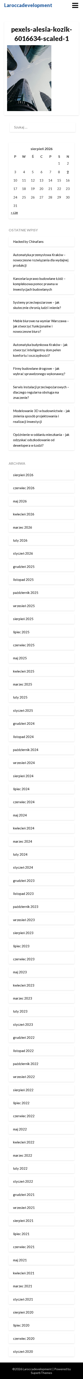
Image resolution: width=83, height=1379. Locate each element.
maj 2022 (20, 1129)
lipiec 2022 (21, 1103)
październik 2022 (25, 1064)
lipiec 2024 (21, 789)
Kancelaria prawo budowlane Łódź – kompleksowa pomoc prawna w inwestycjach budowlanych (39, 284)
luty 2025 (20, 697)
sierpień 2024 (23, 776)
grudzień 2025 (24, 567)
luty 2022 (20, 1168)
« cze (14, 212)
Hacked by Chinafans (28, 241)
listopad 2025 (23, 580)
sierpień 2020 (23, 1312)
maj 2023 (20, 972)
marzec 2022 (22, 1155)
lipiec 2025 (21, 632)
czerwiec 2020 (24, 1338)
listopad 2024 (23, 737)
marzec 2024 (22, 841)
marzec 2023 (22, 998)
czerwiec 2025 (24, 645)
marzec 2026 (22, 527)
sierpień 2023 (23, 933)
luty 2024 (20, 854)
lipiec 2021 (21, 1234)
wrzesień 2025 (24, 606)
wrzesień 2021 (24, 1208)
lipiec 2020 (21, 1325)
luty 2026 (20, 540)
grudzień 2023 (24, 881)
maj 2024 (20, 815)
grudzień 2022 (24, 1037)
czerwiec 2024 (24, 802)
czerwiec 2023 (24, 959)
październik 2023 (25, 907)
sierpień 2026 (23, 475)
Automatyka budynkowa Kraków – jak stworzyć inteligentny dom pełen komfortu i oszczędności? (40, 350)
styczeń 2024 (23, 867)
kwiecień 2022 (23, 1142)
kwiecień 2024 (23, 828)
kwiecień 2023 (23, 985)
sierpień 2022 (23, 1090)
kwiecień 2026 (23, 514)
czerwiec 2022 (24, 1116)
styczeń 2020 (23, 1351)
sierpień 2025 (23, 619)
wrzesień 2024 (24, 763)
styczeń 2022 (23, 1181)
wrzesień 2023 (24, 920)
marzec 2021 (22, 1286)
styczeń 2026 (23, 553)
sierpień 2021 (23, 1221)
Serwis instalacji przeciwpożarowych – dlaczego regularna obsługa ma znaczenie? (41, 392)
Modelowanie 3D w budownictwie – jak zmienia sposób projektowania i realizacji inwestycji (41, 416)
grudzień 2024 (24, 723)
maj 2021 (20, 1260)
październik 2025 (25, 593)
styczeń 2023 (23, 1024)
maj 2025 (20, 658)
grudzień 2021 (24, 1195)
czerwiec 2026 (24, 488)
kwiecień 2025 (23, 671)
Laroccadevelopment (28, 5)
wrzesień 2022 (24, 1077)
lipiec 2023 (21, 946)
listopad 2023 (23, 894)
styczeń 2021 (23, 1299)
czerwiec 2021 (24, 1247)
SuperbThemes (41, 1373)
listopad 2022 (23, 1051)
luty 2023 (20, 1011)
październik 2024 (25, 750)
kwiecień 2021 (23, 1273)
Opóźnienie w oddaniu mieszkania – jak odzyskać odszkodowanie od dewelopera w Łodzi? (41, 440)
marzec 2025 (22, 684)
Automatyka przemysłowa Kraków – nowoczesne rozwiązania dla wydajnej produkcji (40, 260)
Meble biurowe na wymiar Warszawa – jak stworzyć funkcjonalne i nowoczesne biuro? (41, 326)
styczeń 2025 (23, 710)
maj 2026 (20, 501)
